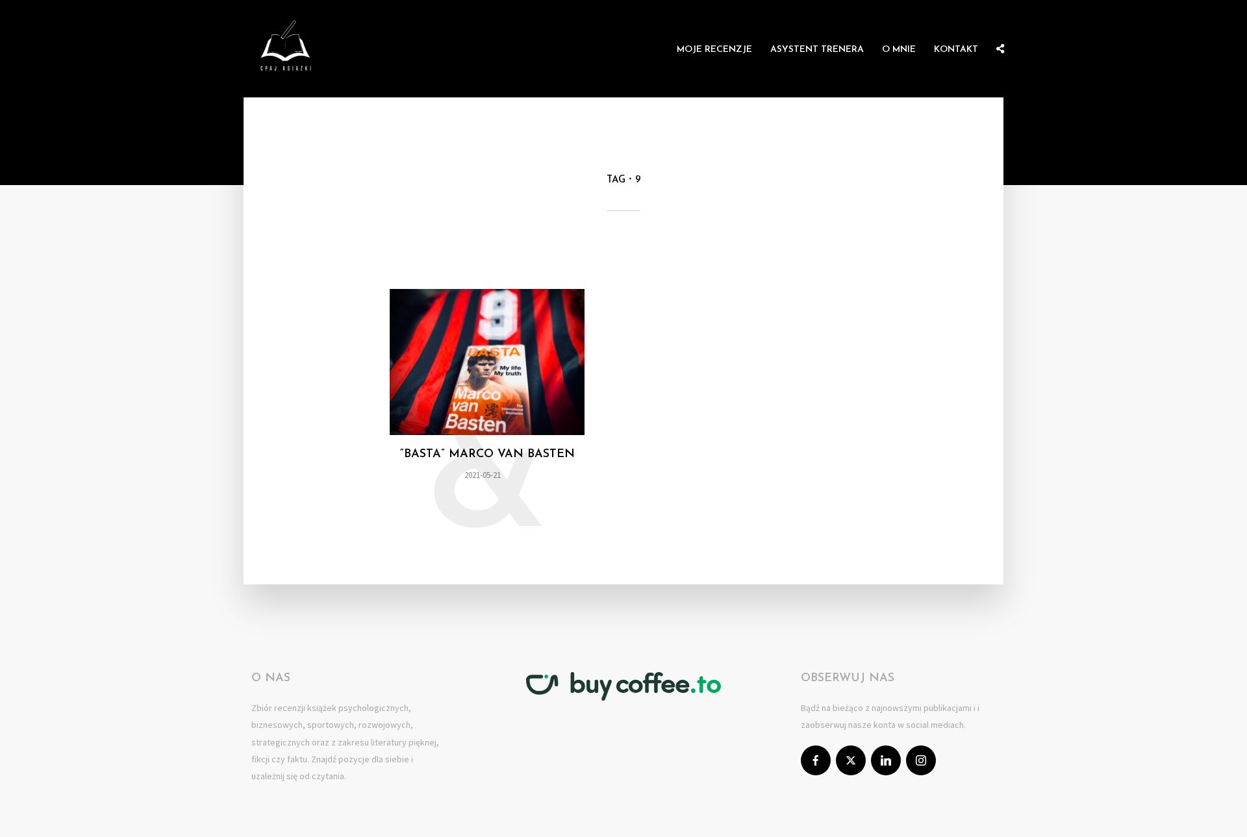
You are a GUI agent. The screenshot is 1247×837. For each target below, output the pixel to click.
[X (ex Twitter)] (851, 760)
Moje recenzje (714, 50)
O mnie (899, 50)
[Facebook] (816, 760)
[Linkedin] (886, 760)
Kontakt (956, 50)
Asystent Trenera (817, 50)
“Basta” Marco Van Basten (487, 454)
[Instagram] (921, 760)
